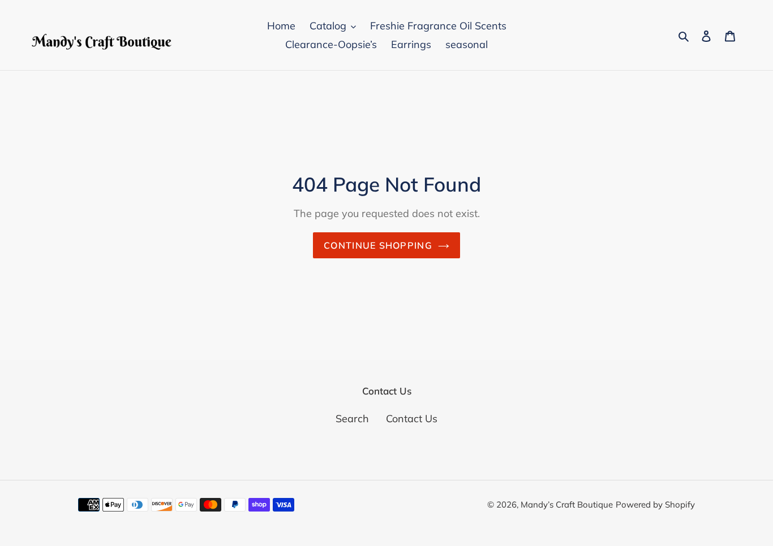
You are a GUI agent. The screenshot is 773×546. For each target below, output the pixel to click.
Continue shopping (378, 245)
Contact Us (411, 418)
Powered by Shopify (655, 504)
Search (352, 418)
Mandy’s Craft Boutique (567, 504)
